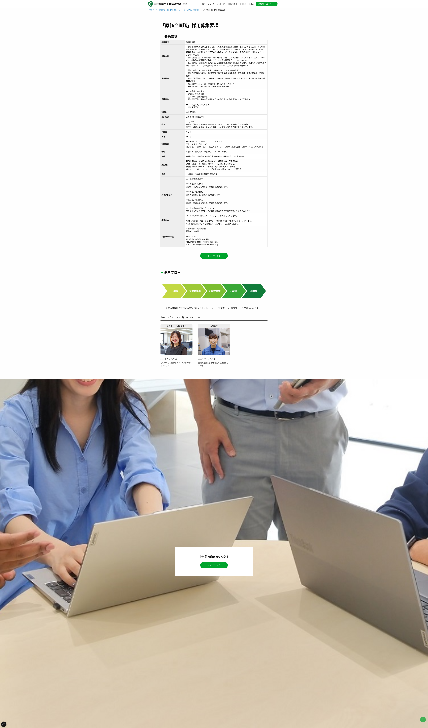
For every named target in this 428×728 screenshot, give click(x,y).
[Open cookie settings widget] (3, 724)
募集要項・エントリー (265, 4)
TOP (203, 4)
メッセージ (221, 4)
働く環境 (243, 4)
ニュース (211, 4)
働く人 (251, 4)
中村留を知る (232, 4)
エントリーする (214, 255)
